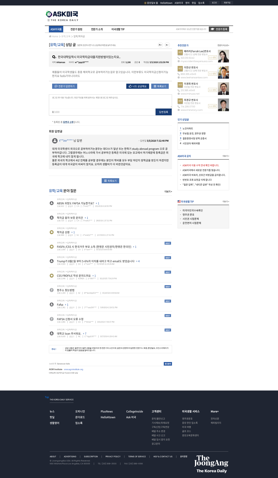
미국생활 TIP (117, 29)
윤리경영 (183, 456)
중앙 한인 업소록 (190, 422)
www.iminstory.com (192, 110)
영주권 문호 (188, 214)
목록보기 (161, 86)
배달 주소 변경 (158, 431)
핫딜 (194, 2)
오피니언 (80, 411)
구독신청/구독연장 (160, 426)
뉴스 (52, 411)
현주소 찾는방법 (65, 290)
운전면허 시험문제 (192, 223)
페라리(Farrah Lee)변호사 (197, 51)
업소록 (201, 2)
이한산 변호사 (191, 67)
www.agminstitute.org (73, 369)
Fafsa (60, 304)
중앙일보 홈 (152, 2)
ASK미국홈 (56, 29)
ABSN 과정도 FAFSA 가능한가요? (75, 203)
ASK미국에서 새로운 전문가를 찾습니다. (201, 170)
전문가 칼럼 (76, 29)
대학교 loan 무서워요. (69, 333)
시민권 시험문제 (191, 219)
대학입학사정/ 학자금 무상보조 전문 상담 (63, 373)
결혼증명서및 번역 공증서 (195, 138)
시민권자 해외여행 (191, 143)
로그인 (214, 2)
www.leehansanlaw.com (194, 77)
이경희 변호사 (191, 83)
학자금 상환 (63, 232)
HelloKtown (166, 2)
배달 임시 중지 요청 (161, 439)
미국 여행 (186, 426)
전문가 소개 (97, 29)
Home (55, 36)
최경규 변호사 (191, 100)
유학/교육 (65, 36)
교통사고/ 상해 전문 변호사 (196, 54)
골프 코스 (186, 431)
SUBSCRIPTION (91, 456)
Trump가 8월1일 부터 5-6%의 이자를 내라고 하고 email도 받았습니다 (95, 261)
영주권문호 (187, 418)
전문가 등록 (221, 29)
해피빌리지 (216, 422)
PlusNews (107, 411)
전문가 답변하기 (66, 86)
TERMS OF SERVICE (137, 456)
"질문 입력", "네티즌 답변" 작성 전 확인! (202, 184)
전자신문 (215, 418)
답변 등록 (163, 112)
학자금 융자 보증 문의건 (70, 218)
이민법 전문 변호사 (192, 86)
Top (47, 397)
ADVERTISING (70, 456)
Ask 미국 (131, 417)
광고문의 (156, 443)
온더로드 (80, 417)
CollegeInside (134, 411)
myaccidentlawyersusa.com (197, 61)
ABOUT (53, 456)
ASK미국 (179, 2)
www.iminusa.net (190, 93)
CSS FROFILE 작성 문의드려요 (74, 275)
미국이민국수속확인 (193, 210)
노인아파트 (188, 128)
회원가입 (227, 2)
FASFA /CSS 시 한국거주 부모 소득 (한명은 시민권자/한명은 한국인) (94, 246)
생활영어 (54, 423)
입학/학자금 (79, 36)
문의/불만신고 (158, 418)
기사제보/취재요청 (160, 422)
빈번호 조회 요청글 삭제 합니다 (197, 179)
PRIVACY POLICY (113, 456)
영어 (187, 2)
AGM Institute (55, 369)
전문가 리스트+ (223, 45)
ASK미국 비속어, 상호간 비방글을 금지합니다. (204, 174)
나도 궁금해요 (139, 86)
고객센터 (156, 411)
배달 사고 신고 (158, 435)
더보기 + (168, 191)
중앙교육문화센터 (190, 435)
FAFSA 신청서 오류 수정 (70, 319)
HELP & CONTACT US (163, 456)
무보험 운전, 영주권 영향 (194, 133)
